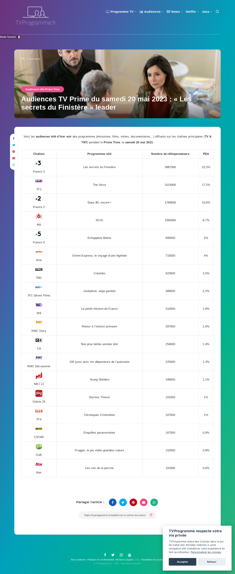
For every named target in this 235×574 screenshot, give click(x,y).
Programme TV (122, 11)
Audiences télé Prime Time (42, 89)
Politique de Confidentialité (100, 560)
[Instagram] (121, 555)
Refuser (211, 561)
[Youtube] (129, 555)
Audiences (152, 11)
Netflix (191, 11)
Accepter (182, 561)
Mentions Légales (124, 560)
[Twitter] (113, 555)
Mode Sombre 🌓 (10, 36)
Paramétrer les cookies (153, 560)
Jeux (205, 11)
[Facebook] (105, 555)
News (175, 11)
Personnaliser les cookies (206, 552)
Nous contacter (78, 560)
